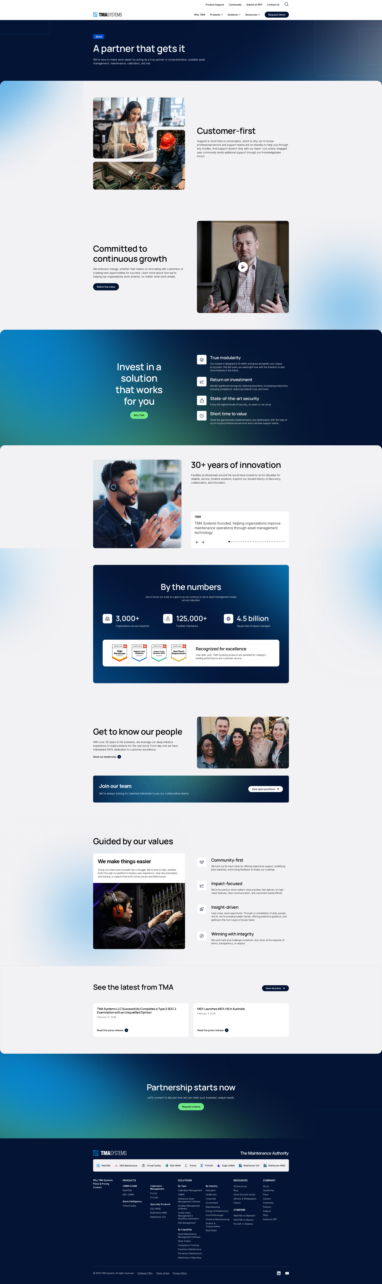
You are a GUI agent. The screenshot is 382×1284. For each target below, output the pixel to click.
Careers (267, 1198)
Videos (237, 1202)
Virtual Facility (129, 1205)
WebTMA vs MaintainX (245, 1215)
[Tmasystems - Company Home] (110, 1153)
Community (268, 1202)
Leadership (268, 1190)
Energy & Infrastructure (217, 1211)
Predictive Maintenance (189, 1249)
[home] (107, 14)
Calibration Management (190, 1190)
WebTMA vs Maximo (244, 1220)
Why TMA (139, 415)
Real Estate (211, 1230)
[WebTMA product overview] (104, 1165)
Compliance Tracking (188, 1245)
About (266, 1186)
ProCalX (154, 1197)
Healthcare (211, 1194)
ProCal (153, 1193)
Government (212, 1202)
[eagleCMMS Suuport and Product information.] (226, 1165)
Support (267, 1211)
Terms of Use (162, 1273)
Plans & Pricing (101, 1183)
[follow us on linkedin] (279, 1273)
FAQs (265, 1215)
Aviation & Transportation (213, 1225)
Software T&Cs (145, 1273)
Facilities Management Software (189, 1207)
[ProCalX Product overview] (206, 1165)
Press (265, 1194)
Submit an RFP (270, 1219)
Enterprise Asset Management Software (189, 1200)
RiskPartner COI (158, 1217)
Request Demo (276, 14)
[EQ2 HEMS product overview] (173, 1165)
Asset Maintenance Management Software (189, 1235)
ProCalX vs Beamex (243, 1224)
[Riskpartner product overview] (249, 1165)
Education (210, 1190)
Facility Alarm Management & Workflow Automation (188, 1215)
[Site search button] (286, 4)
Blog (236, 1190)
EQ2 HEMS (155, 1208)
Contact (97, 1187)
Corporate (211, 1198)
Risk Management (186, 1222)
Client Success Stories (244, 1194)
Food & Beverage (214, 1215)
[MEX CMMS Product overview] (126, 1165)
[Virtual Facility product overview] (151, 1165)
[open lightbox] (243, 267)
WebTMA (127, 1190)
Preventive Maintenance (190, 1253)
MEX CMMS (128, 1194)
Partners (267, 1207)
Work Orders (184, 1241)
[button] (216, 14)
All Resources (240, 1186)
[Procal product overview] (190, 1165)
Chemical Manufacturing (217, 1219)
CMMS (181, 1194)
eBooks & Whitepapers (245, 1198)
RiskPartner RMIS (158, 1212)
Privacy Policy (180, 1273)
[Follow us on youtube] (287, 1273)
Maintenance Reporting (189, 1257)
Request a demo (191, 1106)
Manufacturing (213, 1207)
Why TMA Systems (103, 1180)
